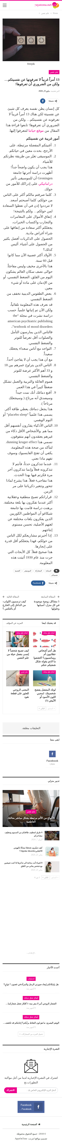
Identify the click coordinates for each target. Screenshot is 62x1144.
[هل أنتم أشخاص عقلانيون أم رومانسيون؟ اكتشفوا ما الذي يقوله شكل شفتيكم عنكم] (44, 639)
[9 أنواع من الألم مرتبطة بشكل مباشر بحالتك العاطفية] (31, 808)
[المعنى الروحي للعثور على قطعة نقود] (17, 678)
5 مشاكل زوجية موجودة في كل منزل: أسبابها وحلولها (46, 605)
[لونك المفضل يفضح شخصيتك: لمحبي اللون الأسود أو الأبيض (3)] (44, 678)
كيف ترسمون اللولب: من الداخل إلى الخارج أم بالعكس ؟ (14, 605)
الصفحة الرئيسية (29, 1124)
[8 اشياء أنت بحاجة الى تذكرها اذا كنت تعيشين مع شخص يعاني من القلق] (52, 866)
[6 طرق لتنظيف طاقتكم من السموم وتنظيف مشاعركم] (52, 836)
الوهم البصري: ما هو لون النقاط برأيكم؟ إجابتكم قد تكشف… (31, 1023)
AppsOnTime (21, 1138)
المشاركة (38, 571)
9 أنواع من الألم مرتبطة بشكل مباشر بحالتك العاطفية (31, 820)
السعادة (48, 571)
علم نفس (54, 72)
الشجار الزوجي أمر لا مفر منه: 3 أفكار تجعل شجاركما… (31, 1003)
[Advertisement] (31, 919)
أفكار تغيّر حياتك (49, 633)
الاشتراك (10, 1090)
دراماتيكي (45, 183)
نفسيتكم (54, 575)
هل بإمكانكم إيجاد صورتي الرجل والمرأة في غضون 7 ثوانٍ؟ (31, 984)
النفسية (17, 571)
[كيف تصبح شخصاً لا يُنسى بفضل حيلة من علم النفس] (17, 639)
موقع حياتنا (36, 130)
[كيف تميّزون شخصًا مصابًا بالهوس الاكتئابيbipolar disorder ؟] (52, 851)
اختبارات (31, 979)
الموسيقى (27, 571)
